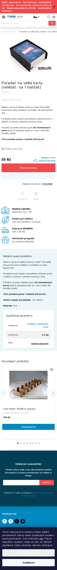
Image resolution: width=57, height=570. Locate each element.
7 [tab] (36, 443)
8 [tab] (39, 443)
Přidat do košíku (28, 167)
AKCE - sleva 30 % (11, 2)
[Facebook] (4, 521)
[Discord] (23, 521)
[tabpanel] (28, 56)
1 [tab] (17, 443)
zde (41, 538)
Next (53, 393)
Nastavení (28, 553)
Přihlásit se (46, 482)
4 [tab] (27, 443)
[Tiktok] (16, 521)
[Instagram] (10, 521)
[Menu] (4, 18)
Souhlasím (29, 562)
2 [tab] (21, 443)
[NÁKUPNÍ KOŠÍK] (53, 17)
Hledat (52, 23)
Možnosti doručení (47, 160)
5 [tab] (30, 443)
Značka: (11, 99)
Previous (4, 393)
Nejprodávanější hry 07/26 (21, 8)
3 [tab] (24, 443)
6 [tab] (33, 443)
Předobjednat (28, 426)
